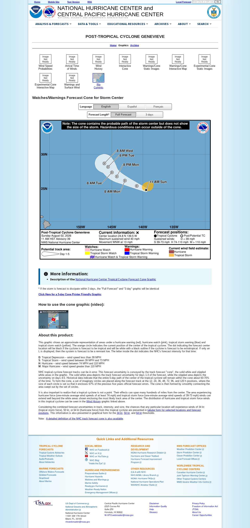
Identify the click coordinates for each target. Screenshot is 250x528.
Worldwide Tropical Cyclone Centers (190, 467)
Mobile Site (53, 2)
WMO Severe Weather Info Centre (193, 481)
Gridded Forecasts (47, 474)
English (106, 106)
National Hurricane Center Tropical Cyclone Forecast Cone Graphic (115, 279)
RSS (90, 2)
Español (132, 106)
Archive (134, 45)
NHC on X (93, 453)
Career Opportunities (202, 515)
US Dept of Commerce (76, 503)
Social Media (93, 446)
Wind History (93, 401)
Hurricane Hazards (94, 476)
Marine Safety (91, 482)
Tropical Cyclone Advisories (51, 452)
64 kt (139, 413)
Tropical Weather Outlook (50, 455)
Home (37, 2)
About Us (196, 512)
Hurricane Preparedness (102, 470)
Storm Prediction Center (188, 452)
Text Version (73, 2)
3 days (149, 114)
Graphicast (44, 477)
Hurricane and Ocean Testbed (145, 455)
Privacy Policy (198, 503)
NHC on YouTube (97, 456)
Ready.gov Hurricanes (95, 485)
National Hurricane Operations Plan (147, 481)
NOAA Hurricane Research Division (147, 452)
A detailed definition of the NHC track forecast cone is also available (84, 418)
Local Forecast (183, 2)
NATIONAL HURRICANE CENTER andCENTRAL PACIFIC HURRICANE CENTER (110, 11)
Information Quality (158, 506)
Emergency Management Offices (100, 492)
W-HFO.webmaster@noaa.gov (118, 515)
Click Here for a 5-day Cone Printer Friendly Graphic (69, 294)
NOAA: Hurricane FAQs (142, 478)
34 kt (119, 413)
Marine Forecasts (51, 468)
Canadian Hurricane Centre (190, 472)
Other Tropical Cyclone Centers (191, 478)
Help (151, 509)
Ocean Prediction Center (188, 455)
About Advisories (46, 461)
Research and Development (140, 447)
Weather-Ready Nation (95, 489)
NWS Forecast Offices (191, 446)
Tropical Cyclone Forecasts (51, 447)
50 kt (127, 413)
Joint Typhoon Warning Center (191, 475)
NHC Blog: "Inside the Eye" (94, 462)
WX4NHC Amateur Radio (143, 484)
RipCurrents (98, 86)
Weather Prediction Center (189, 449)
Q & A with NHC (138, 471)
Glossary (153, 512)
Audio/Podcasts (46, 458)
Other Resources (143, 468)
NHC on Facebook (97, 449)
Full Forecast (123, 114)
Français (158, 106)
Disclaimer (154, 503)
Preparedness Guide (94, 473)
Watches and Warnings (95, 479)
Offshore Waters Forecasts (51, 471)
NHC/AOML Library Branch (143, 475)
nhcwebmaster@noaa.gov (77, 521)
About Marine (45, 481)
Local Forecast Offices (187, 458)
